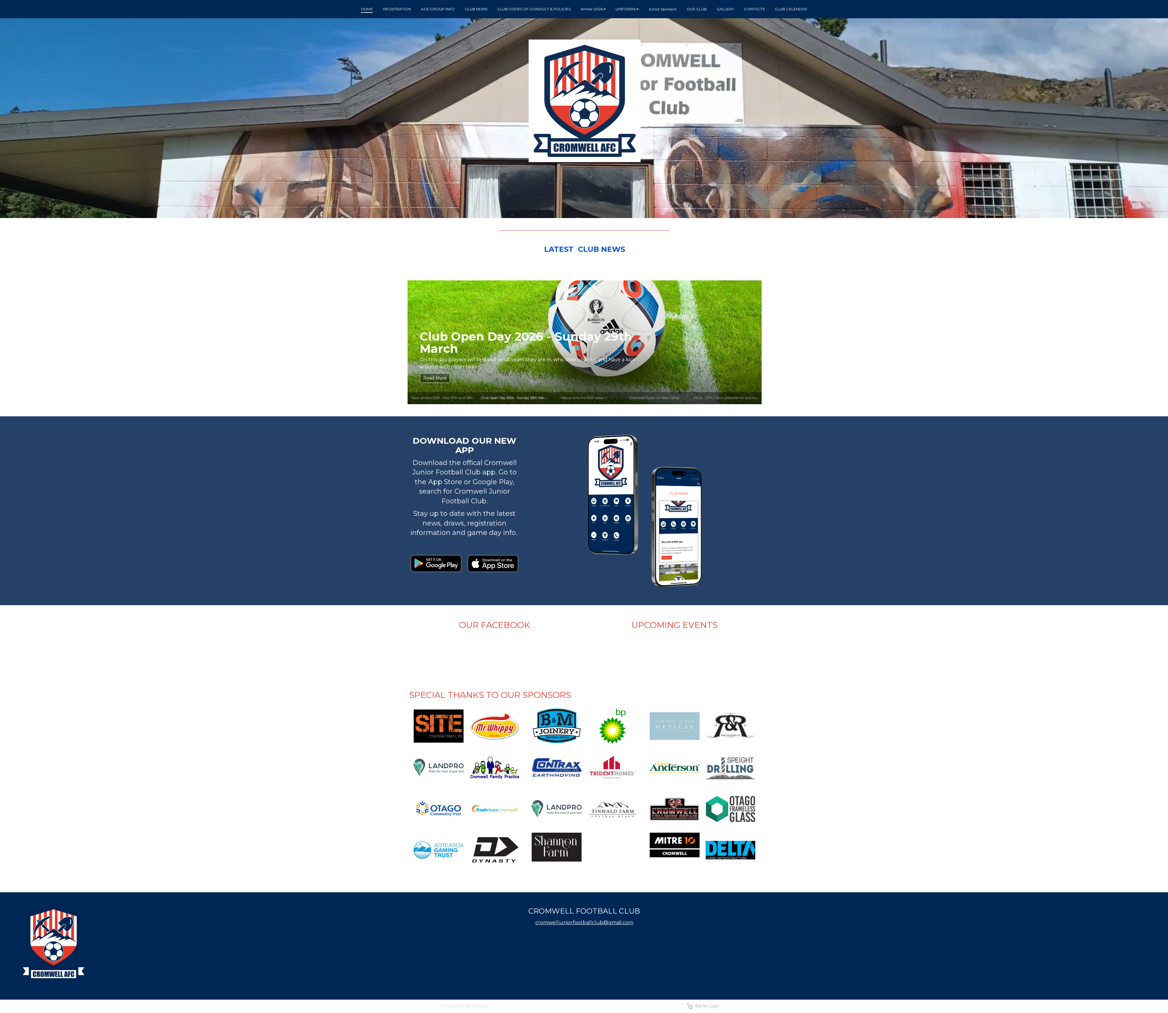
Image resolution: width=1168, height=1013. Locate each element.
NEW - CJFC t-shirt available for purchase (727, 398)
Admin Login (706, 1006)
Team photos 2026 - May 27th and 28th (442, 398)
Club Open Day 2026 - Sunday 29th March (515, 398)
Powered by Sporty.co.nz (465, 1006)
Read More (435, 378)
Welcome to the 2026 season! (509, 348)
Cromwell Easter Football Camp (655, 398)
